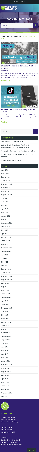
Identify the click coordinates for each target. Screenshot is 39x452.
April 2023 (4, 209)
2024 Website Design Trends (11, 160)
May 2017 (4, 350)
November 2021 (6, 248)
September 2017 (6, 336)
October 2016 (5, 368)
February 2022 (6, 237)
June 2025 (4, 170)
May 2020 (4, 287)
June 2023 (4, 202)
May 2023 (4, 205)
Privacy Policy (6, 413)
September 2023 (6, 195)
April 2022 (4, 234)
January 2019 (6, 304)
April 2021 (4, 265)
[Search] (35, 25)
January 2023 (6, 216)
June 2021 (4, 258)
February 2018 (6, 322)
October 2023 (5, 191)
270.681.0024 (16, 440)
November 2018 (6, 308)
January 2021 (6, 272)
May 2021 (4, 262)
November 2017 (6, 333)
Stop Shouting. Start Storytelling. (12, 141)
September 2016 (6, 372)
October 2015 (5, 389)
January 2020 (6, 294)
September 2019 (6, 297)
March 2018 (5, 318)
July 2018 (4, 311)
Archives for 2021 (14, 36)
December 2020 (6, 276)
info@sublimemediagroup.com (11, 444)
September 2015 (6, 393)
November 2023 (6, 188)
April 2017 (4, 354)
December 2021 (6, 244)
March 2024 (5, 173)
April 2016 (4, 379)
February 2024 (6, 177)
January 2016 (6, 386)
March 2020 (5, 290)
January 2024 (6, 180)
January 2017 (6, 361)
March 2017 (5, 357)
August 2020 (5, 283)
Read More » (5, 80)
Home (3, 36)
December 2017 (6, 329)
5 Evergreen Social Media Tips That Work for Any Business (17, 156)
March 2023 (5, 212)
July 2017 (4, 343)
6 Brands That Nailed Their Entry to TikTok (18, 110)
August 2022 (5, 226)
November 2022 (6, 219)
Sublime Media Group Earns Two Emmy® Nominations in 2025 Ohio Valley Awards (15, 146)
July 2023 (4, 198)
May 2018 (4, 315)
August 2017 (5, 340)
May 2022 (4, 230)
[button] (35, 8)
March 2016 (5, 382)
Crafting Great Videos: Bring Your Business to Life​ (18, 151)
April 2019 (4, 301)
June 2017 (4, 347)
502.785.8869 (12, 442)
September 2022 (6, 223)
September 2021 (6, 251)
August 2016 (5, 375)
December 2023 (6, 184)
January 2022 (6, 241)
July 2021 (4, 255)
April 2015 (4, 396)
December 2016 (6, 364)
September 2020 (6, 280)
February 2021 (6, 269)
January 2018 (6, 326)
